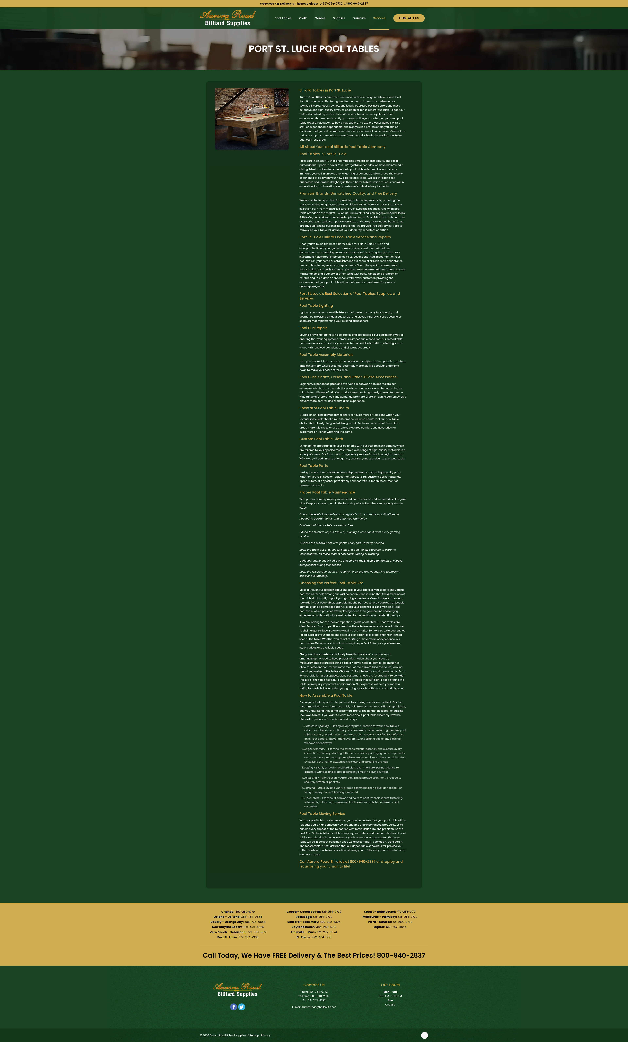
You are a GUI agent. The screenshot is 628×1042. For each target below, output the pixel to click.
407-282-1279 (245, 912)
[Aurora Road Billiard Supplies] (228, 18)
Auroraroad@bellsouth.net (319, 1007)
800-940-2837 (357, 4)
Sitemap (253, 1035)
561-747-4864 (396, 927)
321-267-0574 (327, 932)
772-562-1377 (256, 932)
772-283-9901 (406, 912)
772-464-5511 (321, 937)
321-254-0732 (332, 4)
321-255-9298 (316, 1000)
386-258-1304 (326, 927)
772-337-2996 (248, 937)
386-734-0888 (251, 917)
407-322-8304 (330, 922)
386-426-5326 (253, 927)
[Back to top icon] (424, 1035)
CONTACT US (409, 18)
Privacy (265, 1035)
